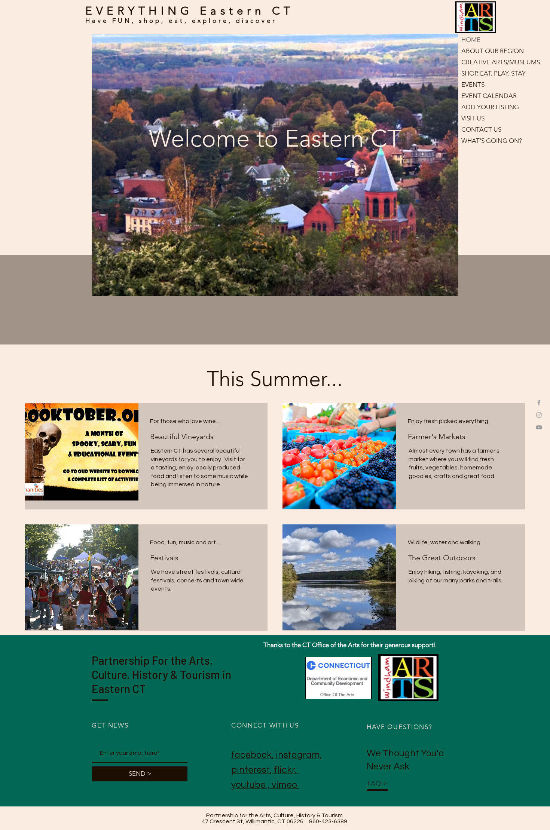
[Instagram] (539, 415)
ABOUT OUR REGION (492, 51)
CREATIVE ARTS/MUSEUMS (494, 62)
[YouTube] (539, 427)
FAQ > (377, 783)
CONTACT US (481, 129)
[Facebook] (539, 402)
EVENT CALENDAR (489, 95)
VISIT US (473, 118)
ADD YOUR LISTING (490, 107)
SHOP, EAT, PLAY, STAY (493, 73)
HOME (470, 39)
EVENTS (473, 84)
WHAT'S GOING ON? (491, 140)
